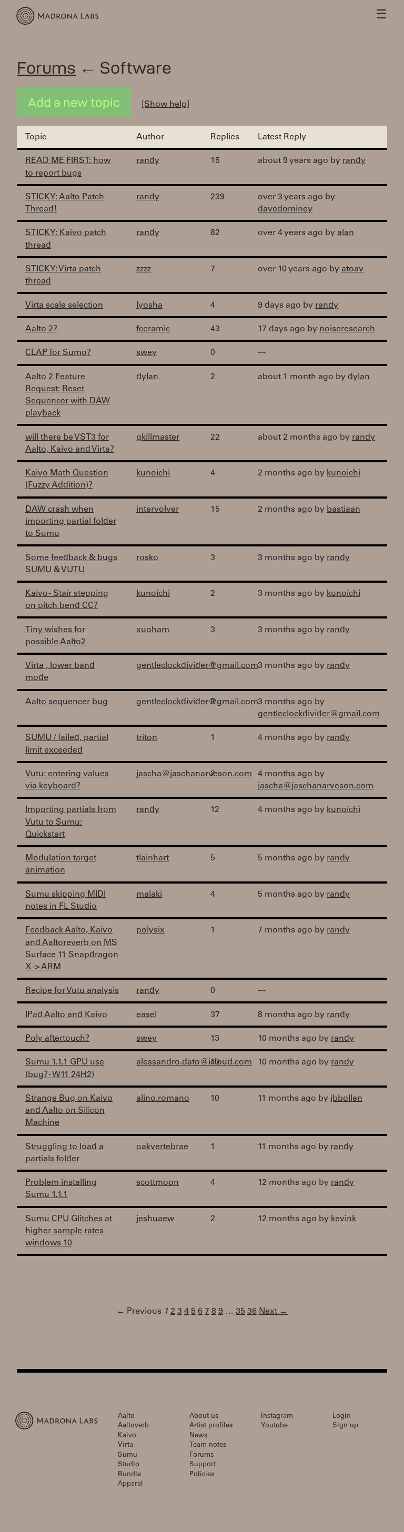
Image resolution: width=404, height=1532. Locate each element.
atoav (352, 269)
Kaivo (127, 1436)
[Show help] (165, 104)
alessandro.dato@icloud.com (194, 1062)
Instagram (277, 1416)
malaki (149, 894)
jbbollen (346, 1098)
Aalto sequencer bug (66, 702)
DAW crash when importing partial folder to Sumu (70, 521)
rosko (147, 558)
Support (202, 1465)
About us (203, 1416)
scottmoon (157, 1183)
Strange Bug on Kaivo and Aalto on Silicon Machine (69, 1110)
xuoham (152, 630)
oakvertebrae (162, 1147)
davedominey (285, 209)
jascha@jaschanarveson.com (194, 774)
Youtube (274, 1426)
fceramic (153, 329)
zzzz (143, 269)
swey (146, 353)
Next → (273, 1311)
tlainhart (152, 858)
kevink (343, 1219)
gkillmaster (157, 437)
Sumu (127, 1455)
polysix (150, 930)
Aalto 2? (41, 329)
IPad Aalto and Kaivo (66, 1015)
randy (147, 161)
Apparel (130, 1484)
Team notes (207, 1445)
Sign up (345, 1426)
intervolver (157, 509)
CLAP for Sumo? (58, 353)
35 (240, 1311)
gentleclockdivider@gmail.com (197, 666)
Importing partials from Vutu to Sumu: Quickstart (70, 822)
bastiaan (343, 509)
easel (146, 1015)
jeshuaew (155, 1219)
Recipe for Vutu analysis (72, 991)
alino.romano (162, 1098)
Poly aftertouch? (57, 1038)
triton (146, 738)
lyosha (149, 305)
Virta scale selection (64, 305)
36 (252, 1311)
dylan (147, 377)
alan (345, 233)
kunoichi (153, 473)
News (198, 1436)
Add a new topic (74, 102)
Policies (201, 1475)
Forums (46, 67)
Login (341, 1416)
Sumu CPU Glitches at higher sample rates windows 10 (68, 1231)
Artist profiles (211, 1426)
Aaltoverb (133, 1426)
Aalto (126, 1416)
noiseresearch (347, 329)
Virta (125, 1445)
